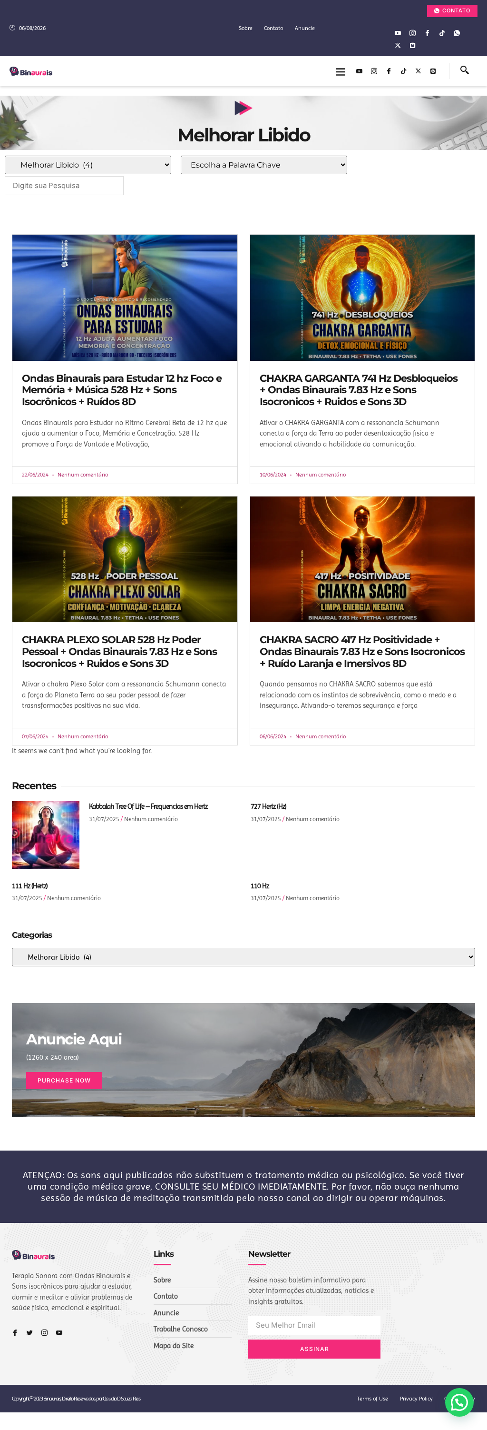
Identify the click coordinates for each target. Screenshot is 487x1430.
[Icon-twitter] (30, 1333)
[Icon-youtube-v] (397, 33)
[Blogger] (412, 45)
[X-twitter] (397, 45)
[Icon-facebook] (427, 33)
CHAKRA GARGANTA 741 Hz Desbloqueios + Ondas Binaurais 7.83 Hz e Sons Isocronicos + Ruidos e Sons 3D (359, 389)
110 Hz (260, 886)
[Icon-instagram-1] (412, 33)
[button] (341, 71)
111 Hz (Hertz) (30, 886)
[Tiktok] (442, 33)
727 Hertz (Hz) (268, 806)
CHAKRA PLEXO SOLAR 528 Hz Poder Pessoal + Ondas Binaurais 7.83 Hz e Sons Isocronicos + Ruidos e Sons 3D (119, 651)
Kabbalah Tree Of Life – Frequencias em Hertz (148, 806)
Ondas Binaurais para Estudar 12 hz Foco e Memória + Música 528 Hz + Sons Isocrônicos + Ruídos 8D (122, 389)
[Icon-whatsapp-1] (456, 33)
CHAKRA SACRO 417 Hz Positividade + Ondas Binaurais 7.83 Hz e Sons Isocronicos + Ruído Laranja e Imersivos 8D (362, 651)
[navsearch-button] (464, 71)
